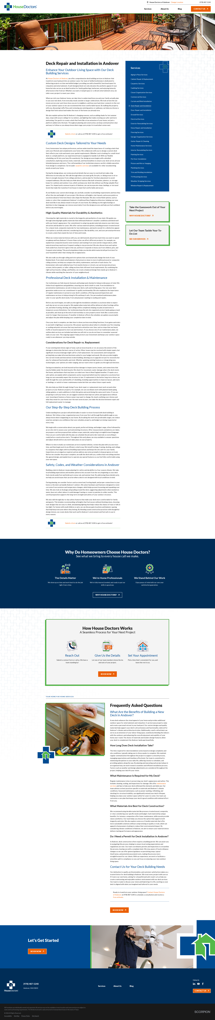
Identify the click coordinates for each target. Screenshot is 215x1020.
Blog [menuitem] (180, 9)
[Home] (20, 7)
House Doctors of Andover (58, 78)
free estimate (118, 897)
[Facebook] (203, 984)
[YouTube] (198, 984)
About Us (117, 986)
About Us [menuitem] (165, 9)
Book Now (106, 674)
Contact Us (199, 9)
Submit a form (70, 134)
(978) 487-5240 (205, 2)
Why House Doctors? (106, 595)
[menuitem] (147, 75)
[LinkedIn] (194, 984)
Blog (132, 986)
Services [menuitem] (147, 9)
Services (101, 986)
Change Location (177, 2)
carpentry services (82, 166)
